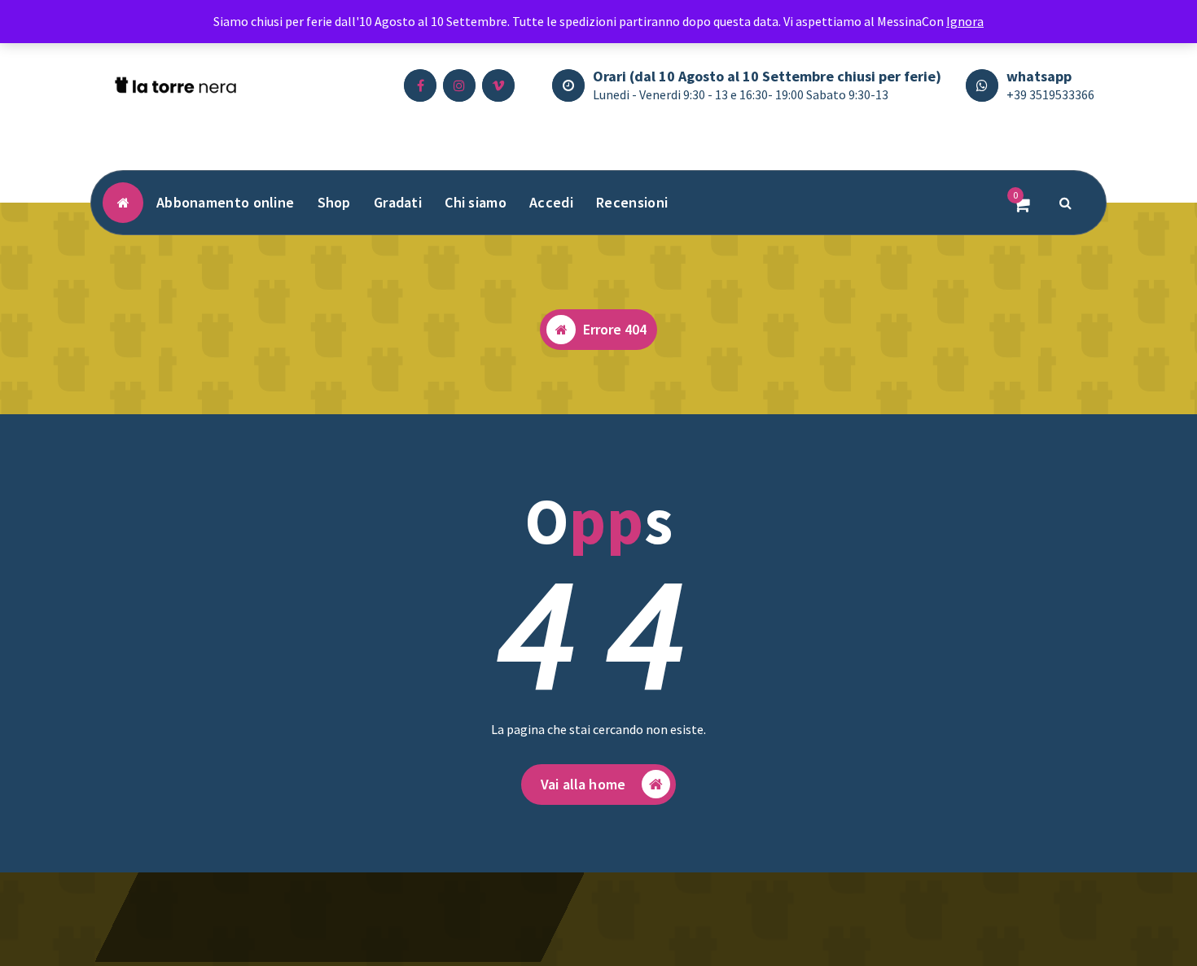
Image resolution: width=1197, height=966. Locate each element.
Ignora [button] (965, 21)
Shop (334, 202)
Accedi (551, 202)
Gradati (398, 202)
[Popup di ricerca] (1066, 202)
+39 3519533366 (1050, 94)
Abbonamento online (225, 202)
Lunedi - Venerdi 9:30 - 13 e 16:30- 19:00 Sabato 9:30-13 (740, 94)
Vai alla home (583, 784)
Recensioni (632, 202)
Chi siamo (475, 202)
